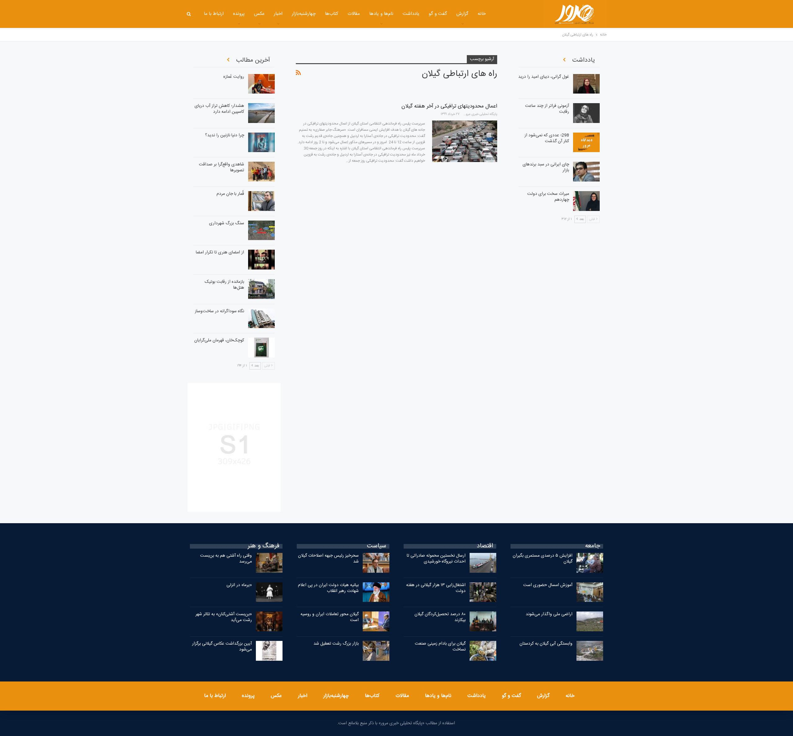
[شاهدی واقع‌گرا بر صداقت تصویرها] (261, 172)
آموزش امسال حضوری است (547, 585)
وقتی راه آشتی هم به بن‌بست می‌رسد (226, 558)
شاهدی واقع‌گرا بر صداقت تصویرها (221, 167)
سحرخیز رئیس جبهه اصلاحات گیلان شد (328, 558)
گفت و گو (438, 14)
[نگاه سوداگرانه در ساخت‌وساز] (261, 318)
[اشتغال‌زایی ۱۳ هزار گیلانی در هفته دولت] (483, 592)
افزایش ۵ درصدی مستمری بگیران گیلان (542, 558)
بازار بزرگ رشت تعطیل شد (336, 643)
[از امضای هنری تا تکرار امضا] (261, 259)
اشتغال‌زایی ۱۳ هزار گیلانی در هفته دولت (436, 588)
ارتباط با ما (214, 14)
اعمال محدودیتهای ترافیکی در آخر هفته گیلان (449, 106)
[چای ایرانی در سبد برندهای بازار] (586, 172)
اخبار (278, 14)
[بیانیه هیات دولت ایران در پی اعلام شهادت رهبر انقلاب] (376, 592)
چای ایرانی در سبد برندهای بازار (546, 167)
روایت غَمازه (233, 77)
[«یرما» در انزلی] (269, 592)
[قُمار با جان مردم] (261, 201)
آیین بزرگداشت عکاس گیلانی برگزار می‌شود (222, 646)
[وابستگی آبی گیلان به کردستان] (589, 651)
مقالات (354, 14)
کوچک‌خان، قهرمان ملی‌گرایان (219, 340)
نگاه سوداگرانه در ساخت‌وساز (219, 311)
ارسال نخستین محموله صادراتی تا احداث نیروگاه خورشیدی (436, 558)
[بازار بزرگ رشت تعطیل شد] (376, 651)
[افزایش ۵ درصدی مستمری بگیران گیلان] (589, 563)
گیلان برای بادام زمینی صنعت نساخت (440, 646)
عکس (259, 14)
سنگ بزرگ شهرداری (226, 223)
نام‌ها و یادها (381, 14)
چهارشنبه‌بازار (304, 14)
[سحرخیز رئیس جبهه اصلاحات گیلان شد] (376, 563)
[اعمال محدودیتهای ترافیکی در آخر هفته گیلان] (464, 141)
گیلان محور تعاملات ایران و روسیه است (329, 617)
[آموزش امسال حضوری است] (589, 592)
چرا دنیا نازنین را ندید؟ (224, 135)
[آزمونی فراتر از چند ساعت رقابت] (586, 113)
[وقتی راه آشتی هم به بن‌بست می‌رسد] (269, 563)
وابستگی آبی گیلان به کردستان (545, 643)
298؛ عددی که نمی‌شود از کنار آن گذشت (546, 138)
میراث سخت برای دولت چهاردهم (548, 197)
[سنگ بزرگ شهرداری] (261, 230)
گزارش (462, 14)
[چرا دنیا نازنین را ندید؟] (261, 142)
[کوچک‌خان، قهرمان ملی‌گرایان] (261, 347)
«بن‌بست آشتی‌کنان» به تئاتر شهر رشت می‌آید (223, 617)
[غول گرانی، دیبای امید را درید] (586, 84)
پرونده (239, 14)
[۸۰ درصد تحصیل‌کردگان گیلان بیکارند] (483, 621)
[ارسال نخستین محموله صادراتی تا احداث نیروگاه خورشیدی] (483, 563)
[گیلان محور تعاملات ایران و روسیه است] (376, 621)
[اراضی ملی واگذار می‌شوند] (589, 621)
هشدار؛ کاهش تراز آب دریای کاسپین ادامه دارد (219, 109)
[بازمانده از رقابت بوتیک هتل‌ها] (261, 289)
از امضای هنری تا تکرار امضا (220, 252)
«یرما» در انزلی (239, 585)
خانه (482, 14)
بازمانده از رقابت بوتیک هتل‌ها (224, 284)
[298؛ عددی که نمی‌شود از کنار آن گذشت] (586, 142)
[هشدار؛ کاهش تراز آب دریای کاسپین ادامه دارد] (261, 113)
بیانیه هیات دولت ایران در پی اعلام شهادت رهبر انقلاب (328, 588)
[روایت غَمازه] (261, 84)
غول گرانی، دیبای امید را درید (543, 77)
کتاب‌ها (331, 14)
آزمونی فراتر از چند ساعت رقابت (547, 109)
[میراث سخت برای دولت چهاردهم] (586, 201)
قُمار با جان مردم (230, 194)
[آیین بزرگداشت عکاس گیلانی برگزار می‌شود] (269, 651)
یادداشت (411, 14)
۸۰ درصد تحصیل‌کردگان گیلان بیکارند (440, 617)
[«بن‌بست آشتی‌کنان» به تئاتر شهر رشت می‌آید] (269, 621)
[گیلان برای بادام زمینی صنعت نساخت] (483, 651)
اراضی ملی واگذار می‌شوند (549, 614)
